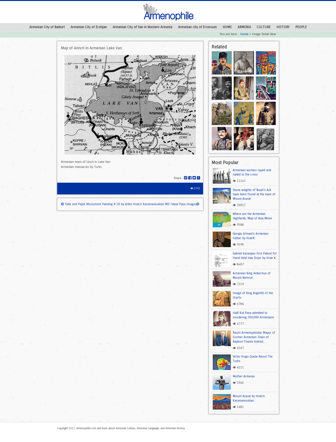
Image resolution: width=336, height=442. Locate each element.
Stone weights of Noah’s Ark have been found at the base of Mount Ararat (254, 194)
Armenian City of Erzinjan (89, 27)
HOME (227, 27)
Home (244, 34)
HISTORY (283, 27)
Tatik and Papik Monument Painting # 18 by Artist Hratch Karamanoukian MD (117, 204)
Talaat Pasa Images (183, 204)
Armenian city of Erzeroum (197, 27)
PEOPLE (301, 27)
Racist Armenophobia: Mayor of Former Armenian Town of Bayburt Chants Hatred (254, 337)
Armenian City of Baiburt (47, 27)
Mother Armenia (244, 376)
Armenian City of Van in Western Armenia (142, 27)
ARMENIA (244, 27)
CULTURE (264, 27)
